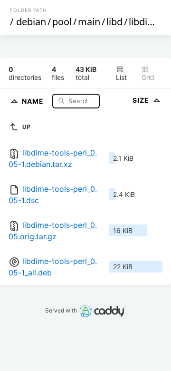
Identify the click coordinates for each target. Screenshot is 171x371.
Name (34, 101)
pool (62, 21)
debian (31, 21)
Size (142, 100)
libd (114, 21)
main (89, 21)
